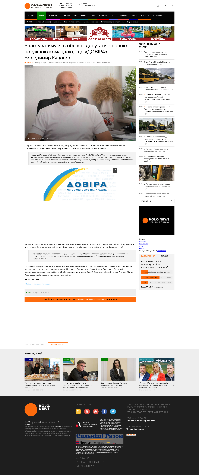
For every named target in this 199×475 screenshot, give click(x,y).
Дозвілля (66, 15)
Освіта (133, 15)
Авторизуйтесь (57, 345)
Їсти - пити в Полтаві (72, 22)
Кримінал (57, 22)
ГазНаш (94, 22)
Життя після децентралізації (112, 22)
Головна (30, 15)
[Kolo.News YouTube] (156, 220)
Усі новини (146, 201)
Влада (41, 15)
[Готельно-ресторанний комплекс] (99, 33)
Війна (86, 22)
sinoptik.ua (161, 251)
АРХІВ (29, 22)
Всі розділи (158, 15)
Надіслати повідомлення (90, 462)
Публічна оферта (85, 466)
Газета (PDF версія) (43, 22)
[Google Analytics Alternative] (131, 435)
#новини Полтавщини (43, 284)
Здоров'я (123, 15)
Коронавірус (132, 22)
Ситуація (103, 15)
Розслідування (80, 15)
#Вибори (28, 284)
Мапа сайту (82, 458)
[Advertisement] (80, 222)
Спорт (113, 15)
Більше (164, 256)
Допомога (144, 15)
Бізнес (92, 15)
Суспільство (53, 15)
